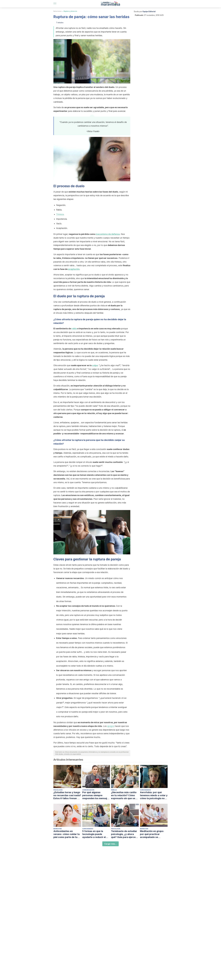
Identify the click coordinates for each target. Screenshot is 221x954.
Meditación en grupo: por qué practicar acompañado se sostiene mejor (152, 834)
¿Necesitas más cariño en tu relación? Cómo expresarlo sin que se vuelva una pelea (124, 795)
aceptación (74, 269)
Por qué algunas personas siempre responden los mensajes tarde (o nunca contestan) (96, 795)
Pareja (114, 790)
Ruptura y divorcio (70, 11)
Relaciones (57, 11)
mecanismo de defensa (108, 234)
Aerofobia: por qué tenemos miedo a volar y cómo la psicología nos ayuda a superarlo (153, 795)
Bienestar (57, 829)
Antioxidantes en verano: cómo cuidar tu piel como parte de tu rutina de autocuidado (66, 834)
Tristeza (60, 214)
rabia (74, 328)
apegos (110, 726)
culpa (95, 365)
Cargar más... (110, 844)
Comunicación (88, 790)
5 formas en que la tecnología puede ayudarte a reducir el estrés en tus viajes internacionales (94, 834)
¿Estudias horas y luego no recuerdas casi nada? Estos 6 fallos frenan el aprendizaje (67, 795)
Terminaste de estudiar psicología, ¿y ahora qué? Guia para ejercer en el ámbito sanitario (124, 834)
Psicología (58, 790)
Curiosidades (145, 790)
